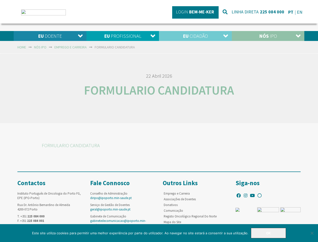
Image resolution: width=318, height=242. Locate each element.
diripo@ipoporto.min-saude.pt (111, 198)
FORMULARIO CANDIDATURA (71, 145)
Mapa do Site (172, 222)
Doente (50, 36)
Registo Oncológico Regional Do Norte (190, 216)
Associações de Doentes (180, 199)
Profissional (122, 36)
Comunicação (173, 210)
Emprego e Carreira (177, 193)
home (21, 47)
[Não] (311, 233)
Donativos (171, 205)
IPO (268, 36)
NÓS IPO (40, 47)
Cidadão (195, 36)
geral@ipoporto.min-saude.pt (110, 209)
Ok (268, 233)
